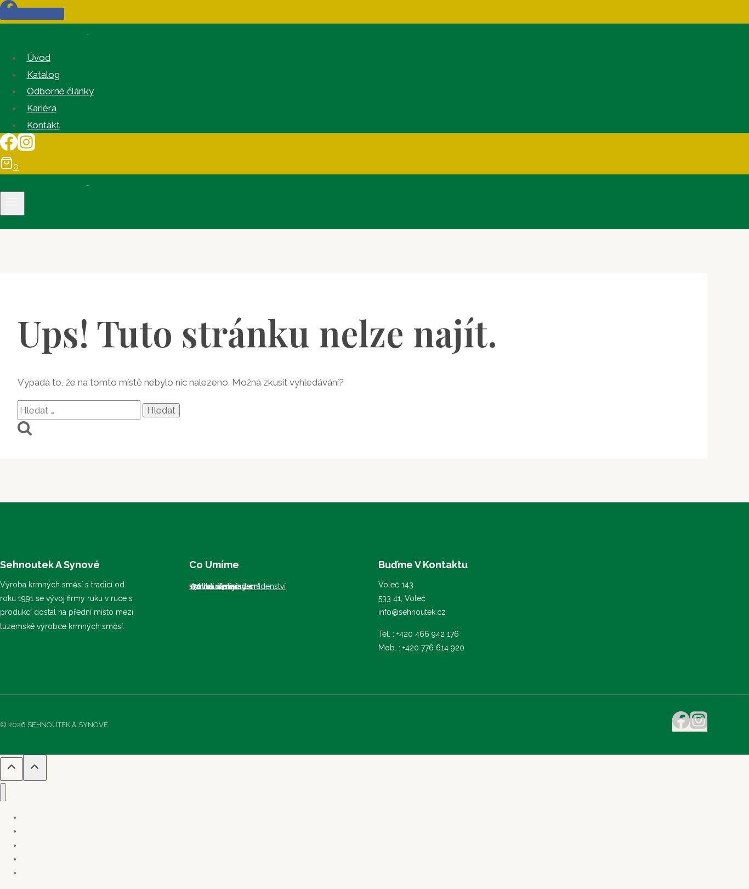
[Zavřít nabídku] (3, 792)
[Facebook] (9, 147)
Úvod (38, 57)
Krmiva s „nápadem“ (224, 586)
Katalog (43, 74)
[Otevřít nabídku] (12, 203)
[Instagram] (26, 147)
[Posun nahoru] (11, 768)
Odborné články (60, 91)
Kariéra (41, 108)
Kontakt (43, 125)
